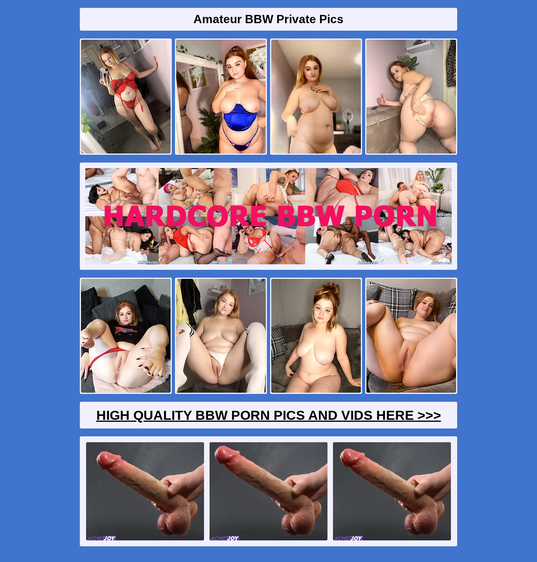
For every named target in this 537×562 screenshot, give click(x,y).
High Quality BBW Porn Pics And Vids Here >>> (268, 415)
